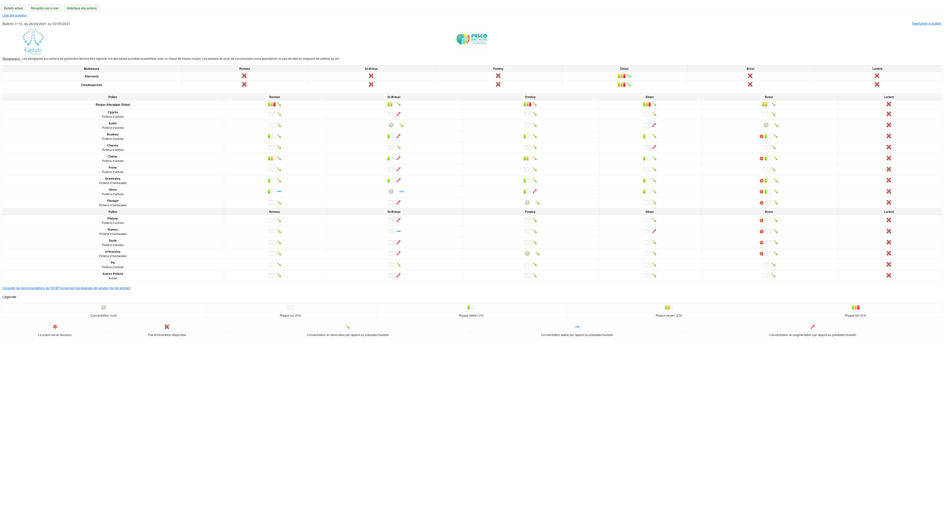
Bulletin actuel (13, 8)
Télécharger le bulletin (927, 23)
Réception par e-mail (45, 8)
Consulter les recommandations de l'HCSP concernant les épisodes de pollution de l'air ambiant (66, 288)
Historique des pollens (82, 8)
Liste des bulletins (14, 15)
